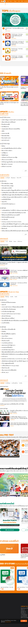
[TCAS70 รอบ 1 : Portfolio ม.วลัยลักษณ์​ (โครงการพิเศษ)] (5, 272)
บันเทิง (16, 296)
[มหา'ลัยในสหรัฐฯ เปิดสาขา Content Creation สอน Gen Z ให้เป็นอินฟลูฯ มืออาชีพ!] (5, 418)
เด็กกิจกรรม (20, 241)
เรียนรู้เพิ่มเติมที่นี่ (8, 622)
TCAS (22, 1)
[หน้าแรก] (3, 1)
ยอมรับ (24, 620)
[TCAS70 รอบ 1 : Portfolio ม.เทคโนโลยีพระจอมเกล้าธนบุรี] (7, 36)
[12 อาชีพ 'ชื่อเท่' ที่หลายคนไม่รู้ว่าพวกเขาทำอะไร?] (9, 81)
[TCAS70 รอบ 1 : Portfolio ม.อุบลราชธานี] (7, 50)
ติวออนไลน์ (3, 3)
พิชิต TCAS (24, 509)
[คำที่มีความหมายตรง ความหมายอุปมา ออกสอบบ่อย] (9, 96)
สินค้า (7, 3)
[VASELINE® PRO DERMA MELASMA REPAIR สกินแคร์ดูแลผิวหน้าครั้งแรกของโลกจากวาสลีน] (5, 424)
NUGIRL (11, 296)
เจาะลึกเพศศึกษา (15, 383)
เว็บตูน (15, 1)
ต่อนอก (15, 241)
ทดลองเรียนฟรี (10, 530)
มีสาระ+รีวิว (19, 177)
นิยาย (11, 1)
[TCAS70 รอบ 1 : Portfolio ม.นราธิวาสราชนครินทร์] (5, 284)
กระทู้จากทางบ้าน (4, 294)
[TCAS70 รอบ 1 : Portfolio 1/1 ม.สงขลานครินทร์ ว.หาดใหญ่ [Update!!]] (7, 43)
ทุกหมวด (2, 177)
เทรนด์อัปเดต (7, 383)
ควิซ (19, 1)
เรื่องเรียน (10, 241)
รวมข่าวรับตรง (13, 38)
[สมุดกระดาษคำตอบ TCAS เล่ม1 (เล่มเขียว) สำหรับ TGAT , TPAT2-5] (7, 576)
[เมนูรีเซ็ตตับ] (9, 548)
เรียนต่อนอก (13, 177)
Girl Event (12, 425)
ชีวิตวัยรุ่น (7, 296)
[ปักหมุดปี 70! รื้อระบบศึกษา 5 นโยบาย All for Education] (5, 412)
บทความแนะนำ (4, 380)
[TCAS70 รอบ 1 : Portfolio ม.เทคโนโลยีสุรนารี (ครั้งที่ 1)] (7, 57)
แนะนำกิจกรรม (2, 265)
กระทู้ (8, 1)
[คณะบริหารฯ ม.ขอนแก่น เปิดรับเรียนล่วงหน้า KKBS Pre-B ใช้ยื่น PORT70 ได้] (5, 278)
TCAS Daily (15, 279)
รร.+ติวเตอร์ (7, 177)
